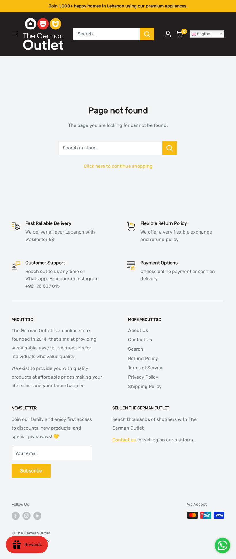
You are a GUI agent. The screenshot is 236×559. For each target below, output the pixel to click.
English (203, 34)
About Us (138, 330)
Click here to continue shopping (118, 166)
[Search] (147, 34)
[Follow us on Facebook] (16, 516)
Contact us (124, 440)
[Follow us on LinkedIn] (37, 516)
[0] (179, 34)
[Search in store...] (169, 148)
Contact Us (140, 339)
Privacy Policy (143, 377)
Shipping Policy (145, 386)
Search (135, 349)
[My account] (168, 34)
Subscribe (31, 470)
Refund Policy (143, 358)
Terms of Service (145, 367)
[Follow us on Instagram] (26, 516)
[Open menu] (14, 34)
